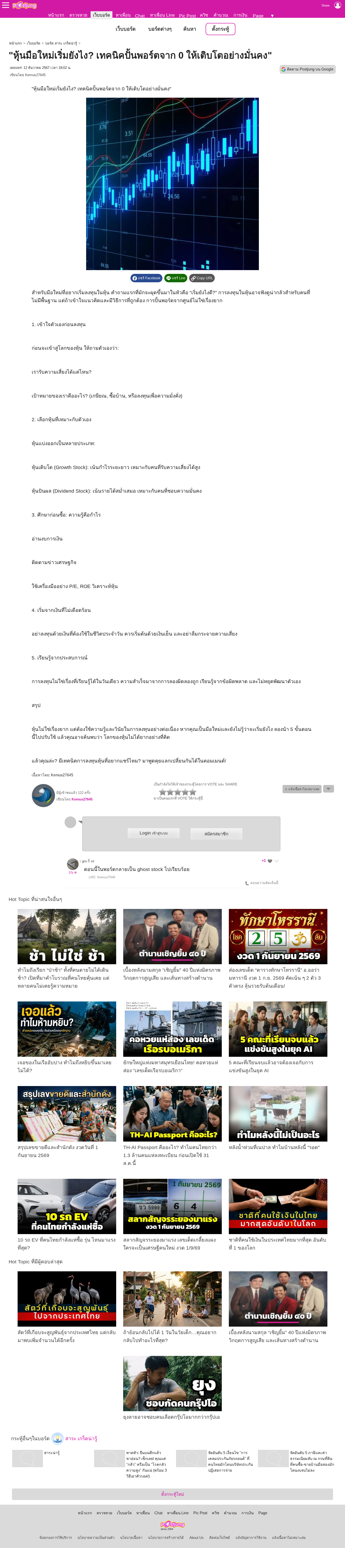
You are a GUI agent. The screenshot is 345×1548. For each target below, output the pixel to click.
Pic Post (187, 15)
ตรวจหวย (78, 15)
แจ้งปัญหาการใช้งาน (251, 1538)
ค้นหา (189, 29)
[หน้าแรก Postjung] (24, 5)
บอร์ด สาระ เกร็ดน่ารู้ (61, 43)
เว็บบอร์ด (101, 15)
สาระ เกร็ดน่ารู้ (80, 1438)
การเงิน (240, 15)
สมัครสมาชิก (216, 833)
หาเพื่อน (123, 15)
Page (258, 15)
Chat (140, 15)
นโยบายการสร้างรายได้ (166, 1538)
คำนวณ (221, 15)
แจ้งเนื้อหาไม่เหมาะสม (289, 1538)
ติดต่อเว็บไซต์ (219, 1538)
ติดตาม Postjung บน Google (310, 69)
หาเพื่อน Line (162, 15)
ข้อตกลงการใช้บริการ (55, 1538)
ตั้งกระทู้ (220, 29)
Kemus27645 (35, 75)
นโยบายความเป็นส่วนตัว (96, 1538)
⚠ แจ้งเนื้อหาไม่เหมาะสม (302, 789)
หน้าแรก (56, 15)
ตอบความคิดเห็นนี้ (263, 883)
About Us (196, 1538)
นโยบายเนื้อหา (131, 1538)
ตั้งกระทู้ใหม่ (172, 1494)
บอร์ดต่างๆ (160, 29)
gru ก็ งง (88, 861)
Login (154, 832)
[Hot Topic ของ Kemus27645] (43, 806)
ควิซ (204, 15)
